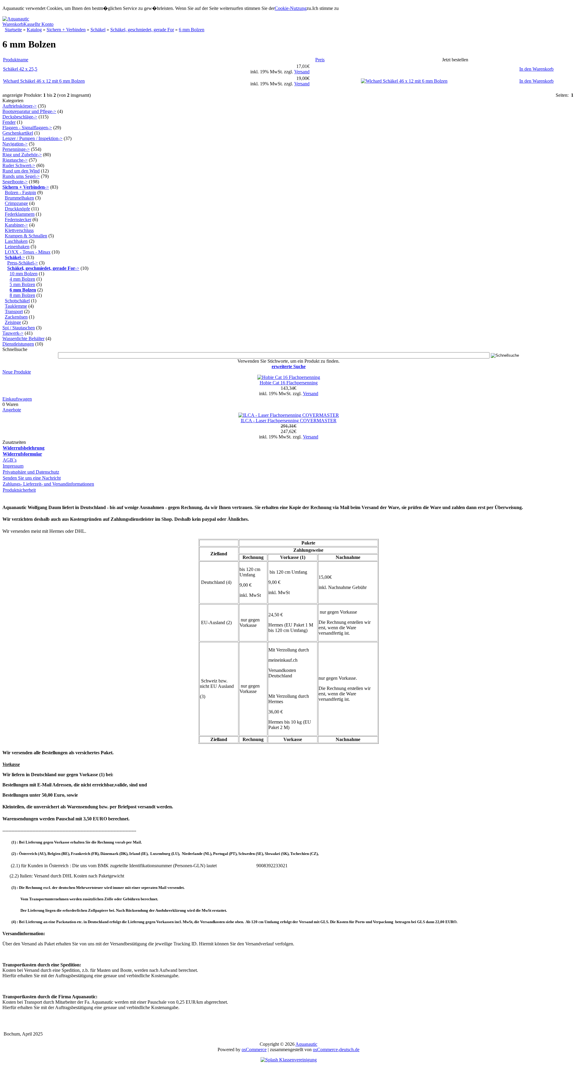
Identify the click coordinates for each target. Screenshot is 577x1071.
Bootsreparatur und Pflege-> (29, 111)
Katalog (34, 29)
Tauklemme (16, 306)
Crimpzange (16, 203)
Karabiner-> (16, 224)
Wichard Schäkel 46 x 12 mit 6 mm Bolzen (44, 81)
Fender (9, 122)
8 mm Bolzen (22, 295)
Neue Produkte (16, 371)
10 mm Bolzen (24, 273)
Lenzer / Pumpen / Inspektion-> (32, 138)
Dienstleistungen (18, 343)
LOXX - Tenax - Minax (27, 252)
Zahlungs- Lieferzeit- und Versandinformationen (48, 484)
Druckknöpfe (17, 208)
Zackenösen (16, 316)
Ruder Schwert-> (18, 165)
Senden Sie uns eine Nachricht (32, 478)
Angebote (11, 409)
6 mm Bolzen (191, 29)
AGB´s (10, 459)
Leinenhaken (17, 246)
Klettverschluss (19, 230)
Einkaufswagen (17, 398)
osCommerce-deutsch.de (336, 1049)
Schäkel (97, 29)
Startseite (13, 29)
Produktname (15, 59)
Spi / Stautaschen (18, 327)
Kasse (29, 24)
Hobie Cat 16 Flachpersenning (289, 382)
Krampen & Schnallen (26, 235)
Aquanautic (306, 1044)
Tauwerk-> (12, 333)
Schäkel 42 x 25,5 (20, 69)
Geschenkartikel (17, 133)
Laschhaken (16, 241)
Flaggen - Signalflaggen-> (27, 127)
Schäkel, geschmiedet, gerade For (142, 29)
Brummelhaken (19, 197)
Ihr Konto (44, 24)
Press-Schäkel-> (22, 262)
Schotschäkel (17, 300)
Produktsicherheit (19, 490)
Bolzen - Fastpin (20, 192)
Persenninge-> (16, 149)
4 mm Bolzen (22, 279)
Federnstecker (18, 219)
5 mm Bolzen (22, 284)
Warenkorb (12, 24)
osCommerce (254, 1049)
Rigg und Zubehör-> (22, 154)
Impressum (13, 465)
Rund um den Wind (21, 170)
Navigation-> (15, 143)
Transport (14, 311)
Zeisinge (13, 322)
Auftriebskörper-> (19, 105)
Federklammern (20, 214)
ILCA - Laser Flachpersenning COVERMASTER (289, 420)
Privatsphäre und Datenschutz (31, 471)
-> (25, 187)
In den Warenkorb (536, 69)
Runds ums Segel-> (21, 176)
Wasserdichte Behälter (23, 338)
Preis (320, 59)
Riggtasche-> (15, 160)
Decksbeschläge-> (19, 116)
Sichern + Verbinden (66, 29)
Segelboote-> (15, 181)
